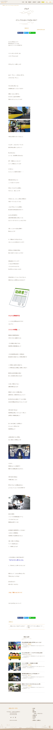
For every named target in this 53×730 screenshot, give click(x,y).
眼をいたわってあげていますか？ (17, 626)
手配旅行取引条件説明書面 (13, 720)
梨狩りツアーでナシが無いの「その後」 (35, 627)
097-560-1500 (14, 713)
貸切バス (26, 28)
